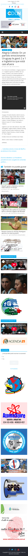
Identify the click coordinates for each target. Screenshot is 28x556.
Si (3, 356)
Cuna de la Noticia (15, 66)
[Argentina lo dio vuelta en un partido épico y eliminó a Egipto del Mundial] (14, 195)
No (3, 359)
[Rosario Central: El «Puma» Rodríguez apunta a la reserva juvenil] (14, 217)
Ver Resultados (14, 368)
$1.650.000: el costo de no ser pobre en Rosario (12, 4)
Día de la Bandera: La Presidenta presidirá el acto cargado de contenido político (13, 160)
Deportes (5, 50)
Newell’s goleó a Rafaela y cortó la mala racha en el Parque (12, 187)
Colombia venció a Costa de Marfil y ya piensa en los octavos (13, 150)
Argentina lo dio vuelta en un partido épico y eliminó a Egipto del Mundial (13, 210)
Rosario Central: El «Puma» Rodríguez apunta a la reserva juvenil (14, 232)
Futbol (10, 50)
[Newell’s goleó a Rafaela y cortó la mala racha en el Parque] (13, 170)
